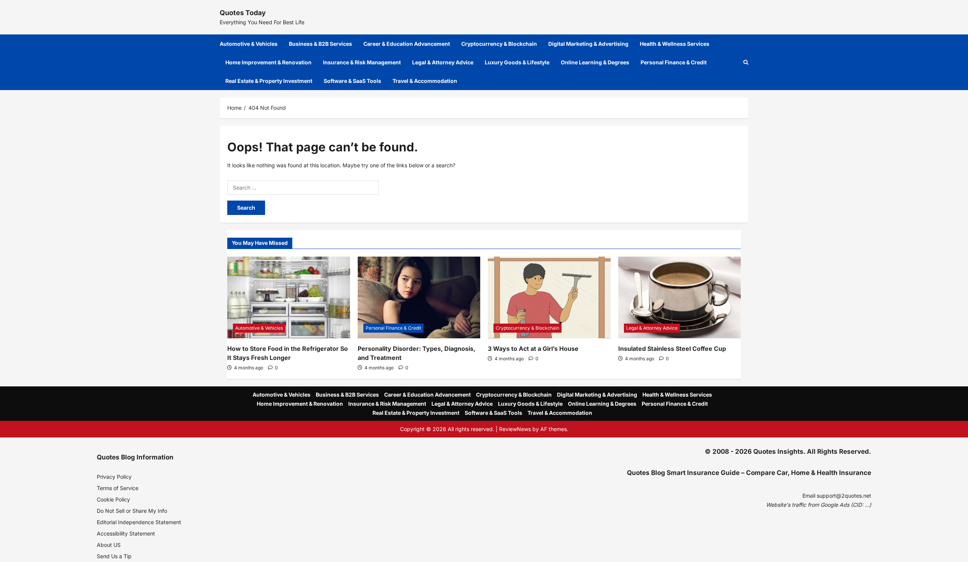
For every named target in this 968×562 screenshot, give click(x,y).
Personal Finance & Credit (674, 62)
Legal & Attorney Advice (442, 62)
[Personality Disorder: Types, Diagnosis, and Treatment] (419, 297)
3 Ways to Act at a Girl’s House (533, 348)
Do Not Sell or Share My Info (132, 511)
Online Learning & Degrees (595, 62)
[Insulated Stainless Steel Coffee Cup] (679, 297)
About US (109, 545)
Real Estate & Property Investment (268, 81)
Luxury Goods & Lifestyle (517, 62)
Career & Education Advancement (406, 43)
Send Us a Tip (114, 556)
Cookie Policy (113, 499)
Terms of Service (117, 488)
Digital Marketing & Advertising (588, 43)
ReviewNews (515, 429)
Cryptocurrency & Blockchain (499, 43)
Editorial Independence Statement (139, 522)
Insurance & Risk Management (362, 62)
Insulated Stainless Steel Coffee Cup (672, 348)
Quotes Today (243, 13)
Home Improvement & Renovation (268, 62)
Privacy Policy (114, 476)
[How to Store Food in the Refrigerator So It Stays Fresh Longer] (288, 297)
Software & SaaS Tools (352, 81)
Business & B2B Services (320, 43)
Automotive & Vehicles (249, 43)
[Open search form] (745, 62)
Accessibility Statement (126, 533)
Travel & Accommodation (424, 81)
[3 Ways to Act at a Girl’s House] (549, 297)
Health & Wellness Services (674, 43)
